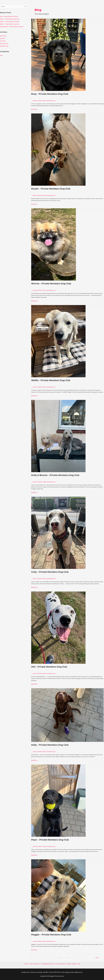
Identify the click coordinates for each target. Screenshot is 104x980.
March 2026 (3, 36)
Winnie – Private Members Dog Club (9, 21)
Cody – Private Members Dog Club (50, 572)
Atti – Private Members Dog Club (49, 666)
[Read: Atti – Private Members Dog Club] (58, 627)
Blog (1, 55)
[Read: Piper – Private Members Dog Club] (58, 800)
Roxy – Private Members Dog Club (9, 16)
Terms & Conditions (34, 964)
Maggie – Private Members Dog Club (51, 934)
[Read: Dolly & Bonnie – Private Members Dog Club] (58, 436)
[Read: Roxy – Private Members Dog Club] (58, 54)
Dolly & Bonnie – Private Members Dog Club (11, 26)
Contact (26, 964)
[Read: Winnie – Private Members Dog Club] (53, 244)
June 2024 (2, 41)
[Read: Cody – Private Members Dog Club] (58, 532)
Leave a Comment (37, 100)
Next (98, 957)
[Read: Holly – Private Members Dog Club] (67, 715)
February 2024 (4, 43)
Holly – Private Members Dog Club (50, 745)
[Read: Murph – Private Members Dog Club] (58, 149)
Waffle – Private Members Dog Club (9, 24)
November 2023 (4, 46)
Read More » (34, 109)
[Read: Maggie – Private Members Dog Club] (58, 895)
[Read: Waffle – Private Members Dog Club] (58, 341)
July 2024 (2, 38)
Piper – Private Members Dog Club (50, 839)
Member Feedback (72, 964)
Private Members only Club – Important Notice (53, 964)
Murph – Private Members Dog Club (9, 19)
